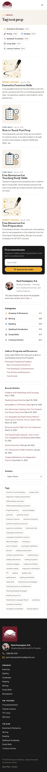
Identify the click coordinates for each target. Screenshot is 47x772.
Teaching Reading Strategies (16, 591)
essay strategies (29, 510)
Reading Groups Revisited (15, 400)
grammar (9, 515)
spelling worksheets (27, 577)
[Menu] (42, 5)
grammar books (23, 515)
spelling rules (26, 573)
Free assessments (10, 705)
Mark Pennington (12, 541)
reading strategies (13, 564)
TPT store (6, 713)
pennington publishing (29, 546)
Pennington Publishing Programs (18, 361)
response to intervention (31, 568)
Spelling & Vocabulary (17, 39)
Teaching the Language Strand (17, 600)
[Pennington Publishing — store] (9, 633)
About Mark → (26, 298)
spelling (15, 573)
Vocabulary (6, 677)
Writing (12, 34)
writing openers (32, 609)
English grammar (12, 510)
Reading (29, 34)
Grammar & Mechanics (18, 29)
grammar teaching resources (17, 523)
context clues (34, 492)
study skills (10, 582)
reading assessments (23, 550)
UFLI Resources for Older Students (19, 450)
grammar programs (30, 519)
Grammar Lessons (13, 519)
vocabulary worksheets (14, 609)
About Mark (6, 767)
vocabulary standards (14, 604)
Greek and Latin (31, 528)
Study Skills (13, 44)
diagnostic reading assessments (18, 497)
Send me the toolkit (25, 269)
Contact (14, 767)
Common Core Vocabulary (15, 492)
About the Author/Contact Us (18, 365)
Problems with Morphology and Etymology (22, 392)
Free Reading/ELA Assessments (20, 368)
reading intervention (13, 559)
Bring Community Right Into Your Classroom (23, 427)
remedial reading (12, 568)
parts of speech (12, 546)
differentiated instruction (15, 501)
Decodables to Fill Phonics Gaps (18, 404)
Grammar (6, 669)
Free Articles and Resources (18, 372)
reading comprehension (15, 555)
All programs (7, 694)
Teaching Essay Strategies (27, 582)
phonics (9, 550)
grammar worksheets (14, 528)
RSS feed (6, 717)
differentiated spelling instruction (18, 506)
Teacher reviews (9, 709)
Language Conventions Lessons (18, 537)
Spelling (5, 673)
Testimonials (12, 376)
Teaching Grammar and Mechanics (18, 586)
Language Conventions (14, 532)
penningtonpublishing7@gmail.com (20, 657)
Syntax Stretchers (12, 445)
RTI (7, 573)
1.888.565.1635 (12, 653)
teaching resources (13, 595)
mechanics (26, 541)
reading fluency (32, 555)
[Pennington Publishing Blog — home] (7, 5)
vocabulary (36, 600)
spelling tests (11, 577)
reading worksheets (30, 564)
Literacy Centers (16, 48)
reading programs (31, 559)
